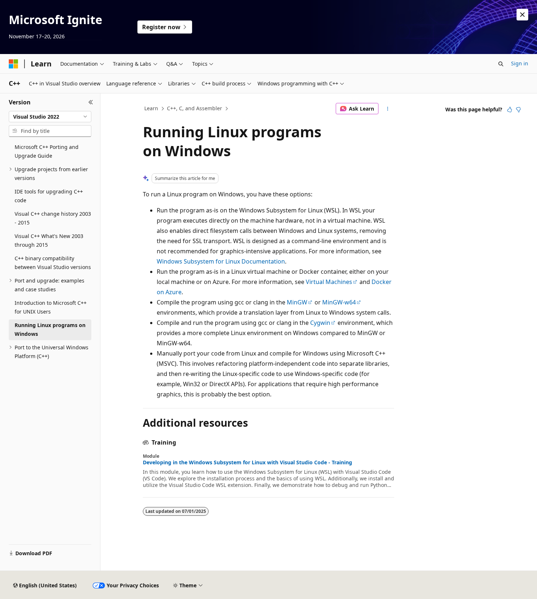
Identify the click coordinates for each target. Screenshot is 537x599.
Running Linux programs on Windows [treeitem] (50, 330)
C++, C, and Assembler (194, 108)
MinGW (297, 302)
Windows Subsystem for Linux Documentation (221, 261)
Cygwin (320, 323)
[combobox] (50, 117)
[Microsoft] (13, 64)
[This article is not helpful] (518, 109)
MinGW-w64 (339, 302)
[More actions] (387, 109)
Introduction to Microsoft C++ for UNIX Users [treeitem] (51, 307)
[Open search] (501, 63)
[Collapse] (90, 102)
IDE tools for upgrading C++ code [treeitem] (49, 196)
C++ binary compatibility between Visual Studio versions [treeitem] (53, 263)
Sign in (519, 63)
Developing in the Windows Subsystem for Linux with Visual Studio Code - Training (247, 462)
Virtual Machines (329, 282)
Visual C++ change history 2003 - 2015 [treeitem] (53, 218)
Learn (151, 108)
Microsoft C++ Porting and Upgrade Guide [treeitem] (47, 151)
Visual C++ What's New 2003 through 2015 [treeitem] (49, 241)
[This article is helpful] (509, 109)
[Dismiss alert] (522, 14)
